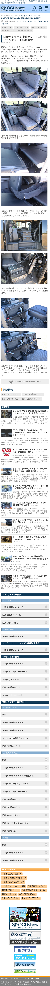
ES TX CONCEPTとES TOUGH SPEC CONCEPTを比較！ (29, 504)
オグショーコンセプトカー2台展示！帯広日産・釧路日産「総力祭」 (30, 450)
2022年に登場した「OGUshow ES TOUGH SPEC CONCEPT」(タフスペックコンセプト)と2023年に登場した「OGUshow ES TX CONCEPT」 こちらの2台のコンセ (24, 512)
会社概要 (4, 979)
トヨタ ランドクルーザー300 (13, 886)
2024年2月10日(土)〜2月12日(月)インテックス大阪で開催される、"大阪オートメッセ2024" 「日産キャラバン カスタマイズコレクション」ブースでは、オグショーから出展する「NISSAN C (24, 441)
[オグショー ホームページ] (25, 929)
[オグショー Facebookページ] (25, 952)
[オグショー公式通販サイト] (25, 944)
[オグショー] (25, 967)
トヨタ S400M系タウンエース (14, 878)
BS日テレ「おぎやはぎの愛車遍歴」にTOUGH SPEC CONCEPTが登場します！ (31, 557)
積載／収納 (9, 21)
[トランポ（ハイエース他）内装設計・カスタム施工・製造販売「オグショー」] (15, 9)
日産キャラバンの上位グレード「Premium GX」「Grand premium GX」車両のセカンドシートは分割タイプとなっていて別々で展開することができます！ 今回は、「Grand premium (24, 585)
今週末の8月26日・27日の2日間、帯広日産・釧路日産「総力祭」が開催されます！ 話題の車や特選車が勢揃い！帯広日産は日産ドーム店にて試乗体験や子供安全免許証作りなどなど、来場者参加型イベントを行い (25, 459)
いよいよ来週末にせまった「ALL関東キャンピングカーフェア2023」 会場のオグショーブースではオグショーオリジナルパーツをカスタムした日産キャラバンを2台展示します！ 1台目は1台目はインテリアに (24, 478)
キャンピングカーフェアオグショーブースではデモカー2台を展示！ (30, 470)
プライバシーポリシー (31, 979)
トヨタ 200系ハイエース (12, 874)
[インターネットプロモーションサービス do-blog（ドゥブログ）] (25, 972)
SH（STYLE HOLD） (10, 898)
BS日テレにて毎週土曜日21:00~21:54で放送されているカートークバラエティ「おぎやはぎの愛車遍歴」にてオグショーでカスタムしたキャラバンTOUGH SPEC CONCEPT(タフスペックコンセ (24, 568)
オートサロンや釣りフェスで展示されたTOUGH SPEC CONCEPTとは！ (30, 538)
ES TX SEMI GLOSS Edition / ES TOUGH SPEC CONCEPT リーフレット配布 (30, 432)
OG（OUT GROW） (27, 894)
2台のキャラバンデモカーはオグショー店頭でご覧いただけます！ (30, 521)
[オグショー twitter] (25, 959)
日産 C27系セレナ (9, 894)
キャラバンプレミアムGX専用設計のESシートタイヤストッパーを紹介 (30, 412)
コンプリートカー (11, 16)
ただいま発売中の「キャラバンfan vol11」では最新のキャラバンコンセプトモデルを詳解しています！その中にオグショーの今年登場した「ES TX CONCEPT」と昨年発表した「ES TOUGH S (24, 495)
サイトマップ (15, 979)
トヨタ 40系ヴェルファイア (13, 882)
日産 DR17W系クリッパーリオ (34, 890)
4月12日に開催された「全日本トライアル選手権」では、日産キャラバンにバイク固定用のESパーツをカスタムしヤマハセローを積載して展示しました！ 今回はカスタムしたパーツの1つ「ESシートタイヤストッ (24, 421)
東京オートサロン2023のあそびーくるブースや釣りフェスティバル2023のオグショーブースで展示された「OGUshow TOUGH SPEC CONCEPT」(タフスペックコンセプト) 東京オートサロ (24, 548)
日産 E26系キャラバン (39, 27)
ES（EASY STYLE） (22, 27)
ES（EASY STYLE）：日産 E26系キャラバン (17, 30)
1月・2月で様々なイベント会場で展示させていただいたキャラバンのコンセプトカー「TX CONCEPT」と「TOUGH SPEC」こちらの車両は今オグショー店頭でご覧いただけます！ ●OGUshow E (25, 529)
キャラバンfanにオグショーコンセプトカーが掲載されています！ (30, 487)
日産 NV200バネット (10, 890)
